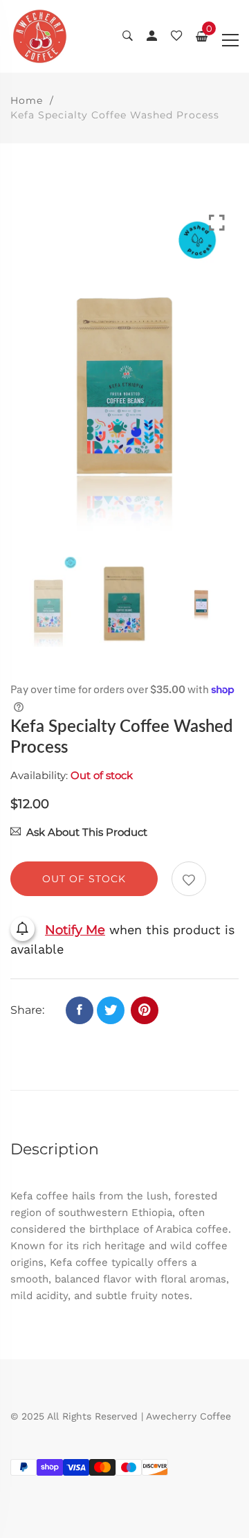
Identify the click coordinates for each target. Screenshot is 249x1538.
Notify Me (75, 930)
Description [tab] (54, 1149)
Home (26, 100)
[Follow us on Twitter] (110, 1010)
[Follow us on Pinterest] (144, 1010)
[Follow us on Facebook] (79, 1010)
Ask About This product (86, 832)
